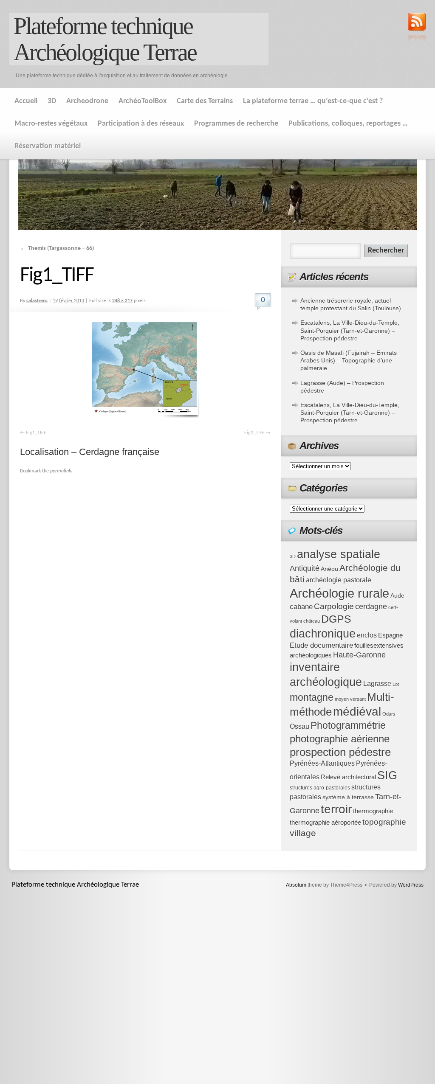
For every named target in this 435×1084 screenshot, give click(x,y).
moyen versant (350, 699)
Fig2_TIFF (254, 432)
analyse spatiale (338, 554)
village (303, 833)
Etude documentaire (321, 645)
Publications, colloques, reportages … (348, 124)
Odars (388, 713)
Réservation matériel (47, 146)
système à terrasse (348, 797)
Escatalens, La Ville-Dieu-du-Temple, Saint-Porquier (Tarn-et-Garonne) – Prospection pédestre (349, 330)
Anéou (329, 569)
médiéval (357, 711)
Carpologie (334, 606)
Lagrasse (377, 683)
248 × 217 (122, 300)
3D (52, 101)
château (311, 620)
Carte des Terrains (205, 101)
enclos (367, 635)
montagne (311, 697)
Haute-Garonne (359, 655)
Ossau (299, 726)
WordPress (411, 885)
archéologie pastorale (338, 580)
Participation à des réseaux (141, 124)
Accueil (25, 101)
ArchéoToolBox (143, 101)
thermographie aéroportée (325, 822)
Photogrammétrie (348, 725)
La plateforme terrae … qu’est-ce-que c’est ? (313, 101)
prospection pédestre (340, 752)
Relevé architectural (348, 777)
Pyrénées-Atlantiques (322, 763)
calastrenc (37, 300)
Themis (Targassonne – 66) (57, 248)
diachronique (323, 633)
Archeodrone (87, 101)
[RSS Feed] (417, 28)
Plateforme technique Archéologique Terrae (105, 39)
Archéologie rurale (339, 593)
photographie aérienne (340, 738)
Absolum (296, 885)
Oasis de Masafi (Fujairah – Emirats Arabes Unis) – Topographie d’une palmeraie (348, 360)
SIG (387, 775)
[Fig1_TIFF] (145, 370)
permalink (60, 471)
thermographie (373, 811)
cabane (301, 607)
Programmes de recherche (236, 124)
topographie (384, 821)
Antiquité (304, 568)
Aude (397, 596)
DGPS (336, 619)
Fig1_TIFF (36, 432)
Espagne (390, 635)
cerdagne (371, 606)
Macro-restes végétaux (51, 124)
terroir (336, 809)
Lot (396, 684)
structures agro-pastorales (320, 788)
